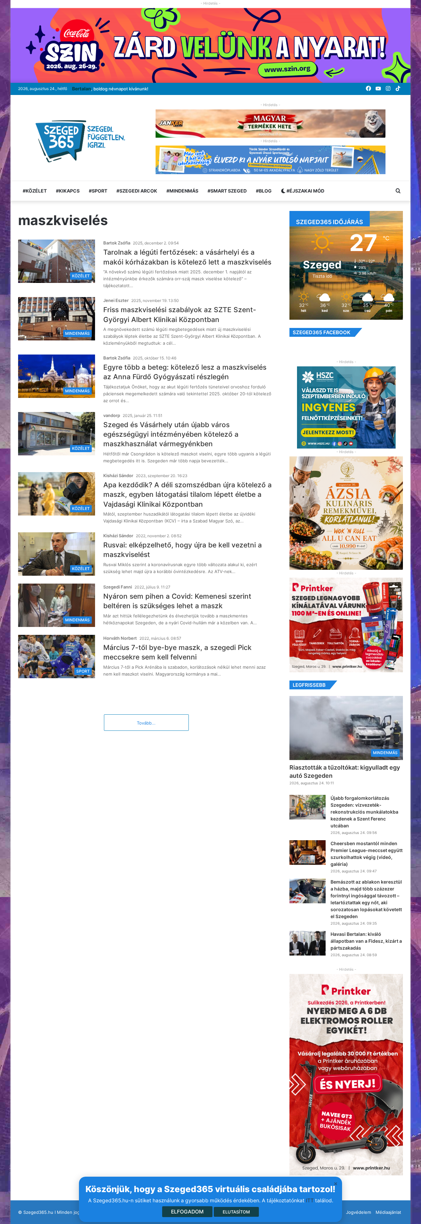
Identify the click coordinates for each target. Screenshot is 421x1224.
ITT (310, 1200)
